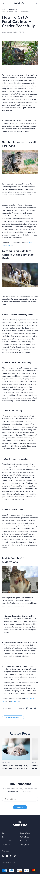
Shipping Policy (25, 833)
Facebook (27, 708)
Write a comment (12, 718)
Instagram (3, 855)
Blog (3, 837)
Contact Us (6, 845)
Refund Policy (24, 837)
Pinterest (35, 708)
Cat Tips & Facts (12, 9)
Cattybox (15, 701)
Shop (3, 833)
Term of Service (25, 841)
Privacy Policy (24, 845)
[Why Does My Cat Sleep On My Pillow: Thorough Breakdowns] (16, 749)
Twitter (31, 708)
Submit (20, 807)
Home (3, 9)
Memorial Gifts (7, 841)
